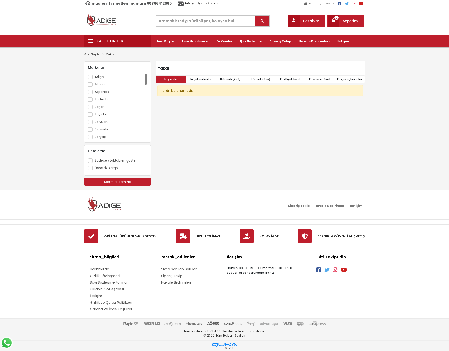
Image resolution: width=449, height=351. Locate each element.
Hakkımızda (99, 268)
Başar (99, 106)
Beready (101, 129)
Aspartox (102, 91)
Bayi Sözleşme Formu (108, 282)
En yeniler (170, 79)
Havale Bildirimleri (314, 41)
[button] (306, 21)
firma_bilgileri (104, 257)
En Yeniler (224, 41)
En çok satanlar (200, 79)
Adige (99, 76)
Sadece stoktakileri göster (116, 160)
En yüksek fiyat (319, 79)
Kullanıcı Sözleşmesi (107, 289)
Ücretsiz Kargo (106, 168)
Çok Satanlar (251, 41)
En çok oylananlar (349, 79)
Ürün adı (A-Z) (230, 79)
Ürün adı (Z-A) (260, 79)
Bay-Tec (102, 114)
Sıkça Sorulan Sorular (179, 268)
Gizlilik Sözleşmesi (105, 275)
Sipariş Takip (280, 41)
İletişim (343, 41)
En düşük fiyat (290, 79)
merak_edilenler (178, 257)
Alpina (100, 84)
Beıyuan (101, 121)
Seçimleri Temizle (117, 182)
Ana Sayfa (165, 41)
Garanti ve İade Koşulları (111, 309)
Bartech (101, 99)
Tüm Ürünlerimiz (195, 41)
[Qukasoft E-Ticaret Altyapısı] (224, 346)
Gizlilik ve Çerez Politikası (111, 302)
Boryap (100, 136)
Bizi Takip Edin (331, 257)
